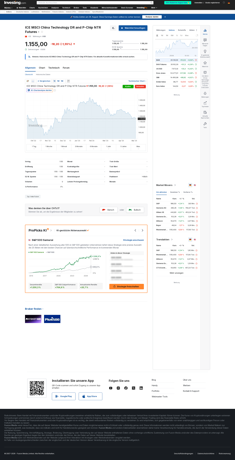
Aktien (191, 30)
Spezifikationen (98, 12)
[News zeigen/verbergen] (68, 81)
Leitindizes (35, 12)
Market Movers (164, 185)
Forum (66, 67)
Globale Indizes (84, 12)
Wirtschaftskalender (110, 8)
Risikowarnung (225, 454)
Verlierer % (188, 192)
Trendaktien (162, 239)
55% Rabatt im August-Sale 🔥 (178, 3)
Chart (42, 67)
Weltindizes (46, 12)
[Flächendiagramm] (32, 81)
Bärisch (111, 210)
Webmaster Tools (160, 396)
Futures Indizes (58, 12)
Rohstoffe (182, 30)
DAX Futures (161, 64)
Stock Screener (127, 8)
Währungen (160, 30)
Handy (155, 385)
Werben (186, 385)
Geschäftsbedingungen (183, 454)
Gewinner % (175, 192)
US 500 (159, 69)
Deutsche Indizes (22, 12)
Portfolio (155, 391)
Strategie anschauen (133, 240)
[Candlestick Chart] (27, 81)
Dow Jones (160, 73)
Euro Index (160, 86)
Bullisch (137, 210)
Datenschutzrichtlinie (206, 454)
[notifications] (223, 2)
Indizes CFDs (71, 12)
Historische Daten (43, 74)
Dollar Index (161, 82)
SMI (157, 77)
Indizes (9, 12)
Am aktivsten (161, 192)
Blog (154, 380)
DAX (158, 60)
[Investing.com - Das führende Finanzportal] (15, 3)
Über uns (187, 380)
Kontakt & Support (191, 391)
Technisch (54, 67)
